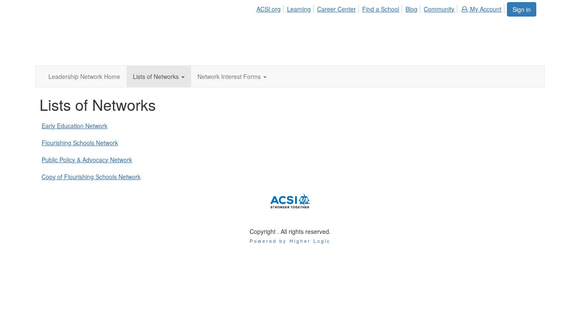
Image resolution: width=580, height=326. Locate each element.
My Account (484, 9)
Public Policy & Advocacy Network (87, 159)
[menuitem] (271, 7)
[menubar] (381, 7)
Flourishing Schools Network (80, 142)
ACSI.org (268, 9)
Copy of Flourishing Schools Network (91, 176)
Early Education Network (74, 125)
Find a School (380, 9)
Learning (299, 9)
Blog (411, 9)
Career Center (336, 9)
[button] (159, 76)
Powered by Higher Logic (290, 240)
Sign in (521, 9)
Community (439, 9)
